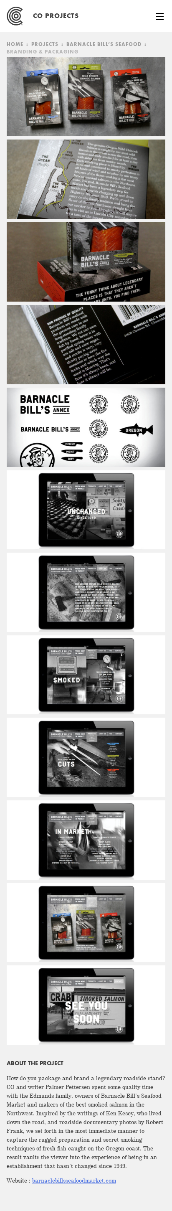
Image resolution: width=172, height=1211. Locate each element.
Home (15, 44)
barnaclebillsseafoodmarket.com (74, 1181)
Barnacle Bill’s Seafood (104, 44)
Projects (44, 44)
